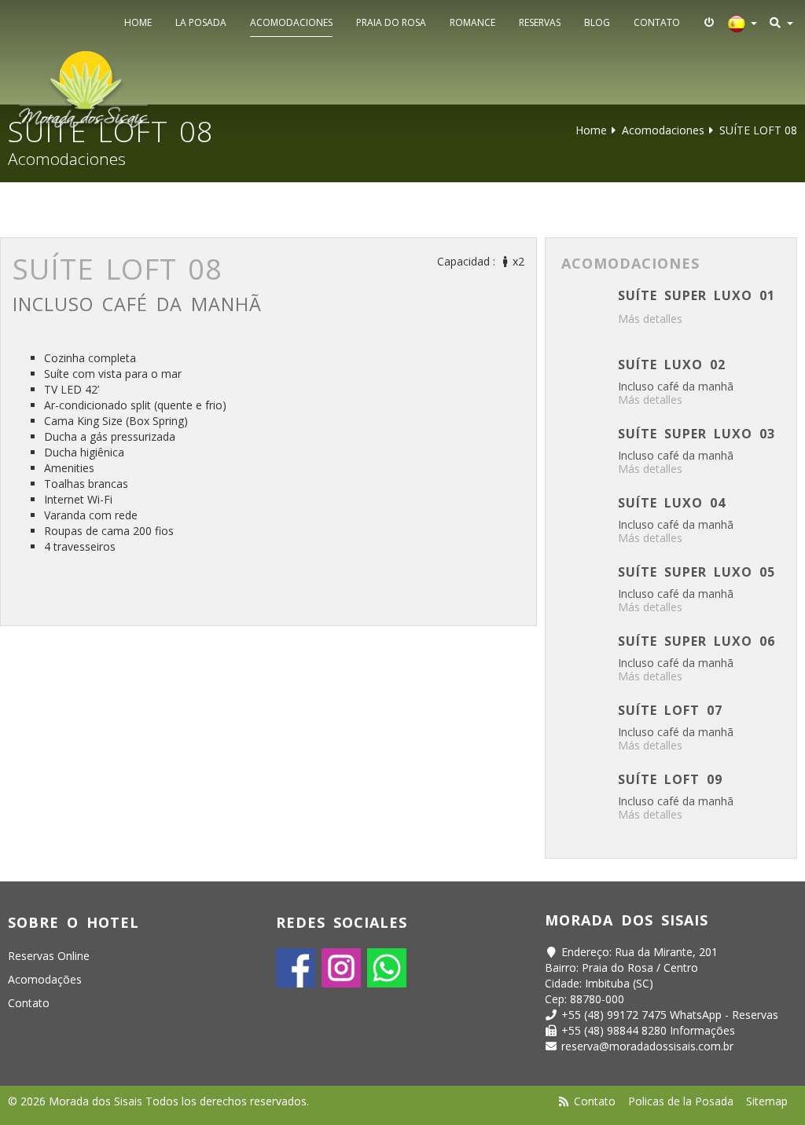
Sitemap (767, 1101)
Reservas (540, 22)
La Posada (200, 22)
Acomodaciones (291, 22)
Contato (657, 22)
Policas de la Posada (680, 1101)
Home (138, 22)
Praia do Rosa (391, 22)
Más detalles (650, 318)
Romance (472, 22)
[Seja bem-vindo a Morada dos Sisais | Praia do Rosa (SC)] (84, 90)
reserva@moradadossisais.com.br (647, 1046)
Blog (597, 22)
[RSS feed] (564, 1101)
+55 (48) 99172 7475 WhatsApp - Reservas (669, 1014)
